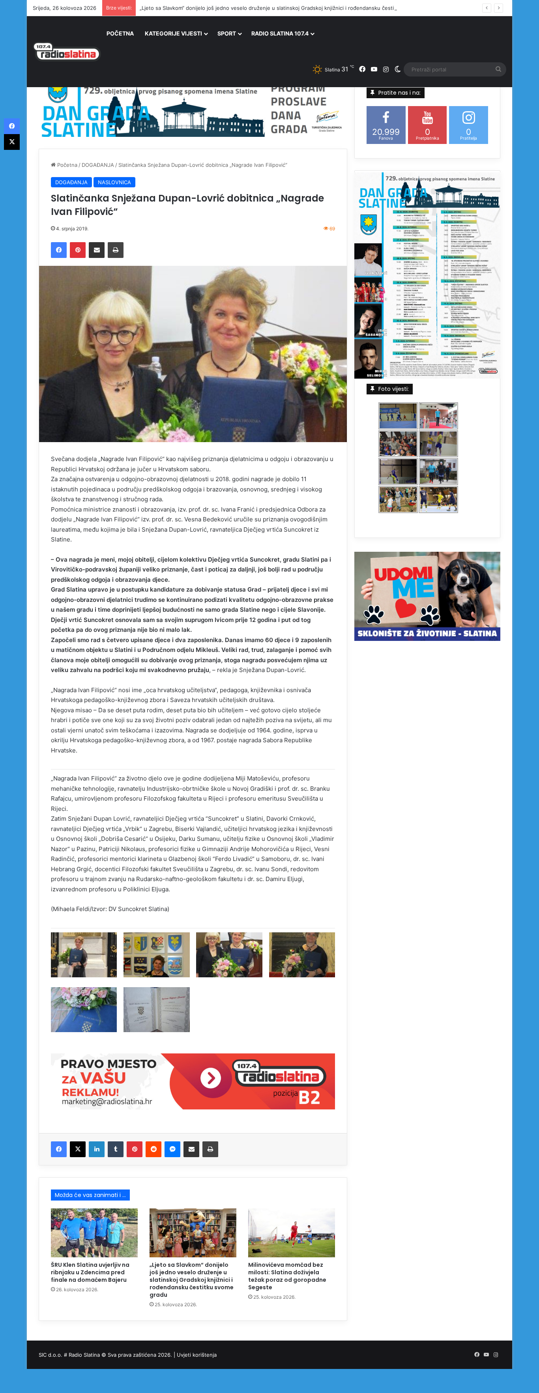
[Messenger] (172, 1149)
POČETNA (120, 33)
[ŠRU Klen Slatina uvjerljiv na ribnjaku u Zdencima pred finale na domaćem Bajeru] (94, 1232)
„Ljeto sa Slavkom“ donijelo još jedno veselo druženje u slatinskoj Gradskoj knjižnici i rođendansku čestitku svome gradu (287, 8)
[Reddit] (153, 1149)
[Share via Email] (97, 250)
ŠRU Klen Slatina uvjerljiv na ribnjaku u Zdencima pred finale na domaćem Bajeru (90, 1272)
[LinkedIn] (97, 1149)
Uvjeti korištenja (197, 1355)
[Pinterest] (78, 250)
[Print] (116, 250)
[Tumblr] (116, 1149)
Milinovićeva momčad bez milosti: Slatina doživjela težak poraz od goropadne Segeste (287, 1276)
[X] (78, 1149)
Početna (66, 165)
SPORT (226, 33)
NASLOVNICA (114, 182)
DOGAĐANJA (98, 165)
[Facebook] (59, 250)
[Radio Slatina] (67, 52)
